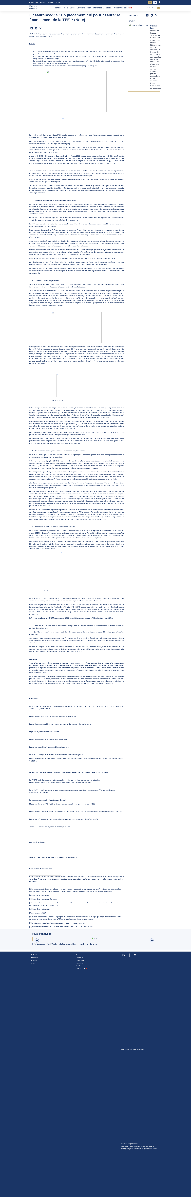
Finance (58, 8)
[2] (104, 163)
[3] (123, 207)
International (98, 8)
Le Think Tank (33, 2)
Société (109, 8)
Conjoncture (69, 8)
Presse (58, 2)
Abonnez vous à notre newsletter (132, 1050)
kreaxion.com (137, 1153)
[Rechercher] (158, 8)
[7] (105, 408)
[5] (120, 218)
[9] (50, 477)
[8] (81, 463)
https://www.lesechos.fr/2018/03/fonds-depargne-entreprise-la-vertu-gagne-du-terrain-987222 (62, 804)
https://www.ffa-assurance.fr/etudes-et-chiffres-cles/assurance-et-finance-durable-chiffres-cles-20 (63, 819)
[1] (110, 161)
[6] (66, 243)
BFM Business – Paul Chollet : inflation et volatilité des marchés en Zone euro (65, 944)
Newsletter (43, 2)
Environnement (84, 8)
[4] (108, 211)
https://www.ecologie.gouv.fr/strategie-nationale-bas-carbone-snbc (52, 716)
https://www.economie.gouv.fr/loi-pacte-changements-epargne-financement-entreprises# (60, 782)
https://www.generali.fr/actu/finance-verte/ (44, 732)
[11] (54, 549)
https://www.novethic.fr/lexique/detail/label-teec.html (48, 739)
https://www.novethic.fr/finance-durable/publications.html (49, 747)
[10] (93, 533)
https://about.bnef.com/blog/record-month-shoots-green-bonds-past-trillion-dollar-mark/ (60, 724)
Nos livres (51, 2)
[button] (31, 28)
